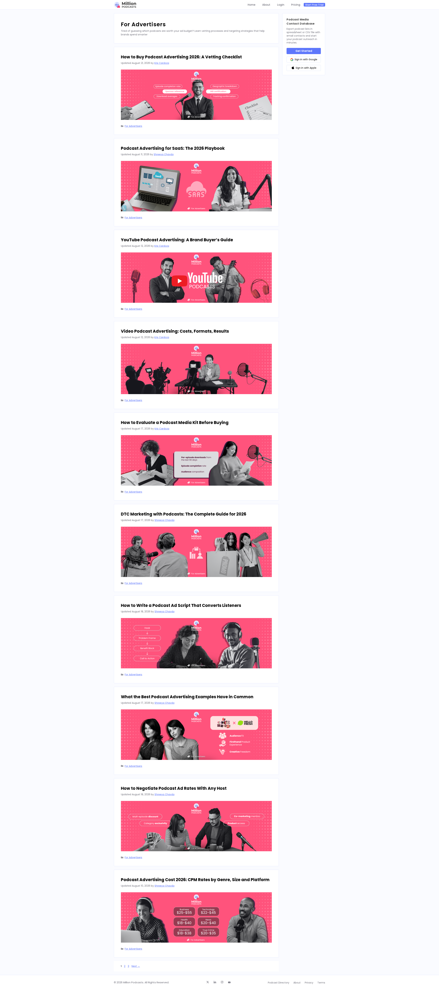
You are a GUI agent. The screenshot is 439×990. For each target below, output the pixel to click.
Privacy (309, 982)
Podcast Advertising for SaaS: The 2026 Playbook (173, 148)
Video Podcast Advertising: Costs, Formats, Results (175, 331)
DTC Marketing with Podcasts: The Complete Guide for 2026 (183, 514)
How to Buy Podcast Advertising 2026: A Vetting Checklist (181, 57)
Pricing (295, 4)
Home (251, 4)
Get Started (303, 51)
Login (280, 4)
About (266, 4)
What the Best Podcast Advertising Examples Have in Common (187, 697)
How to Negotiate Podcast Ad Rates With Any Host (174, 788)
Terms (321, 982)
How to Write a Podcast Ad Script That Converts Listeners (181, 605)
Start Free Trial (314, 5)
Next (136, 966)
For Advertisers (133, 126)
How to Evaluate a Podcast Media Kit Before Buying (175, 422)
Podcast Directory (278, 982)
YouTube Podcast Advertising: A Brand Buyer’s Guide (177, 240)
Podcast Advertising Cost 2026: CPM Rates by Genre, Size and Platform (195, 879)
